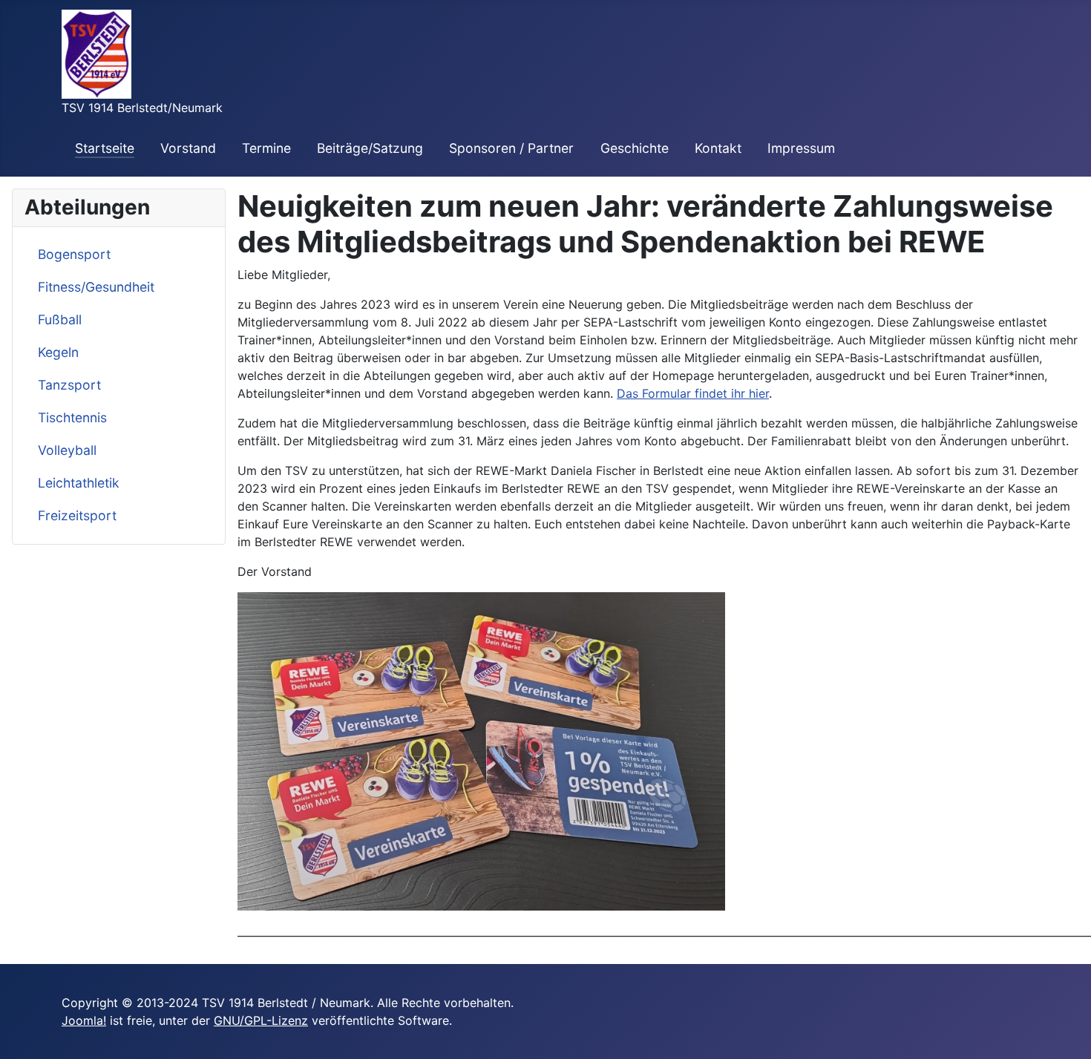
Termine (266, 148)
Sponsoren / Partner (511, 148)
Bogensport (74, 254)
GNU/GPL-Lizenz (261, 1020)
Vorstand (188, 148)
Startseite (104, 148)
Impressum (801, 148)
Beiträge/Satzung (370, 148)
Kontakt (718, 148)
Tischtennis (72, 417)
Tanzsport (69, 385)
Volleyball (67, 450)
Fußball (60, 319)
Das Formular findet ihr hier (693, 393)
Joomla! (84, 1020)
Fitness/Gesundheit (96, 287)
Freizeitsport (77, 515)
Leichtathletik (78, 483)
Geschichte (634, 148)
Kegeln (58, 352)
